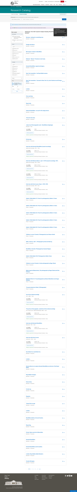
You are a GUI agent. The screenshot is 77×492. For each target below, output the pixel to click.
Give (57, 4)
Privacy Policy (44, 475)
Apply (17, 91)
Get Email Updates (57, 1)
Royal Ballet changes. (31, 374)
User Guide (19, 27)
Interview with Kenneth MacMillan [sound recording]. (38, 146)
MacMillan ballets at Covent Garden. (34, 417)
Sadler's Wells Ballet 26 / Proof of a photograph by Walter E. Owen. (41, 205)
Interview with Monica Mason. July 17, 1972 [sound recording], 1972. (42, 160)
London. (28, 89)
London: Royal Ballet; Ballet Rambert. (34, 453)
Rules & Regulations (51, 475)
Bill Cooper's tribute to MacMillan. (34, 51)
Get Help (60, 4)
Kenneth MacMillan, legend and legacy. (35, 66)
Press (35, 476)
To (17, 86)
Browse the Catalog (23, 14)
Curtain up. (28, 389)
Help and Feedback (73, 491)
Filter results (14, 32)
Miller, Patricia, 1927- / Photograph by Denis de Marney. (39, 241)
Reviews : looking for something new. (34, 37)
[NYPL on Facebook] (65, 476)
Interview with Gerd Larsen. (32, 337)
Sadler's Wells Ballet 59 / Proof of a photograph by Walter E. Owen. (41, 227)
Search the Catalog (14, 14)
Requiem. (28, 396)
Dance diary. (29, 381)
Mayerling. (28, 425)
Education (47, 4)
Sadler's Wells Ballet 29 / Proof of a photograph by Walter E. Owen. (41, 220)
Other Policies (44, 476)
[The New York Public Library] (14, 3)
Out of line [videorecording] (32, 294)
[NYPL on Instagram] (69, 476)
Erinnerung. (29, 139)
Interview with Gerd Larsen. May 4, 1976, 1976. (37, 184)
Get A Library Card (51, 1)
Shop (65, 1)
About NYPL (50, 476)
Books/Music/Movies (36, 4)
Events (51, 4)
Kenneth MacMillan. (30, 439)
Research (42, 4)
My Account (41, 1)
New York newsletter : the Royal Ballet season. (37, 73)
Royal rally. (28, 103)
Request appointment (30, 132)
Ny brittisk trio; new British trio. (33, 351)
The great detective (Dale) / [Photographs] (36, 287)
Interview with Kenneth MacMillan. (34, 323)
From (13, 86)
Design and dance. (30, 44)
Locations (46, 1)
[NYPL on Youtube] (71, 476)
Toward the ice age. (30, 403)
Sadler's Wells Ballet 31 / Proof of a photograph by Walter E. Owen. (41, 198)
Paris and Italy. (29, 96)
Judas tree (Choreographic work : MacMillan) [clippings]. (39, 125)
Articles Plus (16, 24)
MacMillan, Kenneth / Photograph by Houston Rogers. (38, 248)
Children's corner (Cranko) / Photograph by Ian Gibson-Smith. (40, 234)
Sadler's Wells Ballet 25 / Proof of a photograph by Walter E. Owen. (41, 212)
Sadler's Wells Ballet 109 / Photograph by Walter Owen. (39, 256)
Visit (54, 4)
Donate (62, 1)
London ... (28, 359)
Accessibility (36, 475)
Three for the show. (30, 117)
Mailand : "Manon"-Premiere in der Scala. (35, 58)
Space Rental (37, 479)
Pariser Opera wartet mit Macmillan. (34, 432)
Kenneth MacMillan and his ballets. (34, 446)
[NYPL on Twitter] (67, 476)
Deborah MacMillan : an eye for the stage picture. (37, 110)
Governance (43, 479)
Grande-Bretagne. (30, 461)
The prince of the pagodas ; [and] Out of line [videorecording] (40, 308)
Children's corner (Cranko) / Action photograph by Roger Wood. (41, 263)
